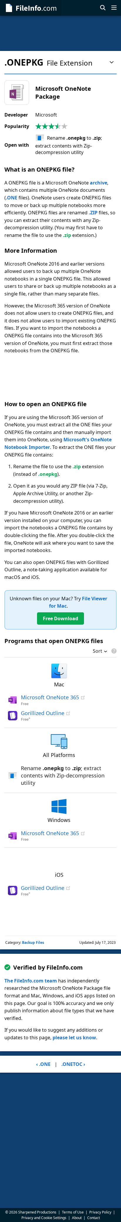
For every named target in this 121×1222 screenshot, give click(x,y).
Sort (97, 651)
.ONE (11, 197)
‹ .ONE (43, 1064)
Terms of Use (73, 1212)
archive (98, 183)
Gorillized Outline (42, 713)
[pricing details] (113, 651)
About (77, 1217)
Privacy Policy (100, 1212)
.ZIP (93, 212)
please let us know (74, 1037)
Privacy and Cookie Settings (43, 1217)
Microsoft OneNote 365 (50, 697)
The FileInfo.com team (30, 980)
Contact (93, 1217)
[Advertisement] (60, 33)
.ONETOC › (73, 1064)
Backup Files (33, 942)
